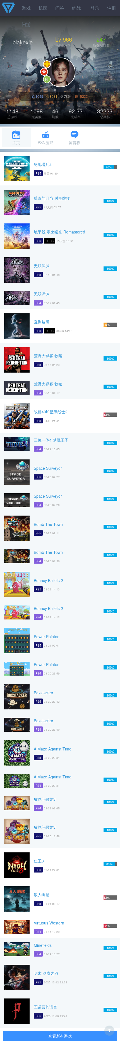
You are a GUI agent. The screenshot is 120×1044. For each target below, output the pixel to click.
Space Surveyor (48, 468)
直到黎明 (41, 322)
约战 (76, 8)
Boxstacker (43, 692)
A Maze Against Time (52, 749)
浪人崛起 (41, 894)
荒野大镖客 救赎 (48, 355)
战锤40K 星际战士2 (51, 411)
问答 (59, 8)
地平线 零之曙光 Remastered (59, 232)
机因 (43, 8)
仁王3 (39, 861)
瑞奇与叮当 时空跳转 (52, 198)
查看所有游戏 (60, 1036)
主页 (16, 142)
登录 (94, 8)
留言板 (74, 142)
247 (101, 39)
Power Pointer (46, 636)
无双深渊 (41, 265)
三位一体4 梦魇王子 (51, 440)
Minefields (43, 945)
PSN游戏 (45, 142)
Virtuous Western (49, 923)
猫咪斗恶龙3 (45, 799)
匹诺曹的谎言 (45, 1007)
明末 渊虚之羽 (46, 973)
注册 (111, 8)
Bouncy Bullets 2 (48, 580)
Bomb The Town (48, 524)
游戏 (26, 8)
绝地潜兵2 (43, 164)
